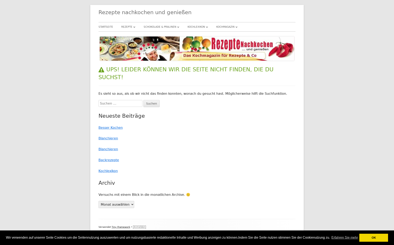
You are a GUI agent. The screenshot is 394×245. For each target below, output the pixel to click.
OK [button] (374, 237)
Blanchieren (108, 138)
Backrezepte (108, 160)
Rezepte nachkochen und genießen (144, 12)
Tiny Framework (121, 227)
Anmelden (139, 227)
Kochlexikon (196, 26)
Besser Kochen (110, 128)
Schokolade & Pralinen (160, 26)
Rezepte (126, 26)
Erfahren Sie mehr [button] (344, 237)
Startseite (105, 26)
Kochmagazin (225, 26)
